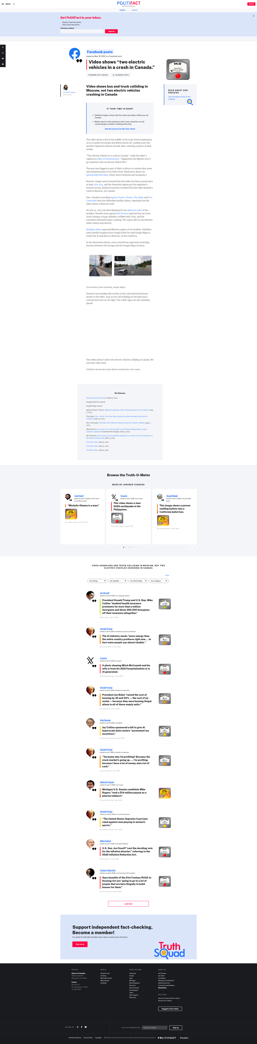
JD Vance (103, 976)
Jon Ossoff (104, 593)
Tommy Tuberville (107, 870)
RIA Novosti (122, 213)
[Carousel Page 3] (128, 547)
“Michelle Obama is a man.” (83, 505)
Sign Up (111, 31)
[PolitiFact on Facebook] (82, 1027)
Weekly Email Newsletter (71, 22)
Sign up (176, 1028)
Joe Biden (103, 983)
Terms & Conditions (74, 1037)
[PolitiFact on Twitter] (78, 1027)
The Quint (139, 197)
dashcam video (134, 210)
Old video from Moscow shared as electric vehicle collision (122, 423)
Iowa (130, 978)
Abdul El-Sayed (107, 782)
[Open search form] (14, 4)
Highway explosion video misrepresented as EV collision (127, 410)
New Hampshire (134, 983)
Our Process (162, 973)
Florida (131, 976)
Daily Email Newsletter (71, 25)
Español (135, 10)
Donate (251, 4)
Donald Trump (106, 629)
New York (132, 985)
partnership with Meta (97, 175)
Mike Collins (105, 841)
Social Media (172, 496)
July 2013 (98, 184)
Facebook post (92, 398)
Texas (131, 992)
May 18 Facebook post (108, 159)
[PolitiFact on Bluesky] (86, 1027)
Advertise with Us (164, 983)
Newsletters (162, 988)
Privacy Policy (88, 1037)
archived (102, 398)
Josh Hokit (79, 496)
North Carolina (134, 988)
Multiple (90, 229)
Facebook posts (100, 52)
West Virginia (133, 995)
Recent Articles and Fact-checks (169, 998)
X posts (124, 496)
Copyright (98, 1037)
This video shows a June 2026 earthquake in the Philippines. (127, 506)
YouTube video (92, 442)
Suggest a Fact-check (170, 1009)
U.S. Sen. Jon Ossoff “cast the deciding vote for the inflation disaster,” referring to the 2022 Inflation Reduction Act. (127, 851)
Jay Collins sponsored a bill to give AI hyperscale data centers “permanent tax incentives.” (125, 730)
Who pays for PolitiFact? (166, 980)
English (122, 10)
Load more (128, 904)
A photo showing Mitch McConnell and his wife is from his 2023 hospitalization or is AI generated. (126, 668)
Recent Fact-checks (165, 1000)
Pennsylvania (133, 990)
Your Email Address (67, 28)
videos (98, 229)
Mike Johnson (104, 980)
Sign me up (80, 944)
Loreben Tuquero (70, 92)
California (132, 973)
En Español (161, 978)
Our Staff (161, 976)
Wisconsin (132, 997)
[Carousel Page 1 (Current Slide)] (123, 547)
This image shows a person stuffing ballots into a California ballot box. (175, 508)
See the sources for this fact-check (120, 129)
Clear (167, 575)
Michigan (132, 980)
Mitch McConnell (106, 978)
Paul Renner (105, 720)
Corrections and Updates (166, 985)
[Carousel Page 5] (133, 547)
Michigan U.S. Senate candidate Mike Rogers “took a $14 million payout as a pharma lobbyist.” (124, 792)
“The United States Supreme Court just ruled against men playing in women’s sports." (125, 822)
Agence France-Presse (122, 197)
